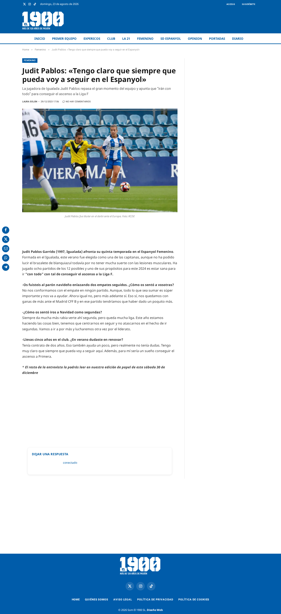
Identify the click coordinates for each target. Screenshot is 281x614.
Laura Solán (29, 101)
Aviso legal (122, 599)
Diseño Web (155, 610)
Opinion (195, 38)
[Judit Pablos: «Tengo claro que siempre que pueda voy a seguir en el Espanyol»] (100, 160)
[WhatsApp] (5, 257)
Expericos (92, 38)
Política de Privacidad (155, 599)
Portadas (217, 38)
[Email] (5, 248)
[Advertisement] (184, 20)
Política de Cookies (193, 599)
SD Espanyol (170, 38)
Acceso (230, 4)
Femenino (145, 38)
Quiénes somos (96, 599)
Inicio (39, 38)
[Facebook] (5, 230)
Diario (237, 38)
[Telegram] (5, 267)
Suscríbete (248, 4)
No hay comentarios (78, 101)
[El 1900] (43, 20)
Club (111, 38)
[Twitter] (5, 239)
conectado (70, 463)
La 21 (126, 38)
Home (76, 599)
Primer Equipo (64, 38)
